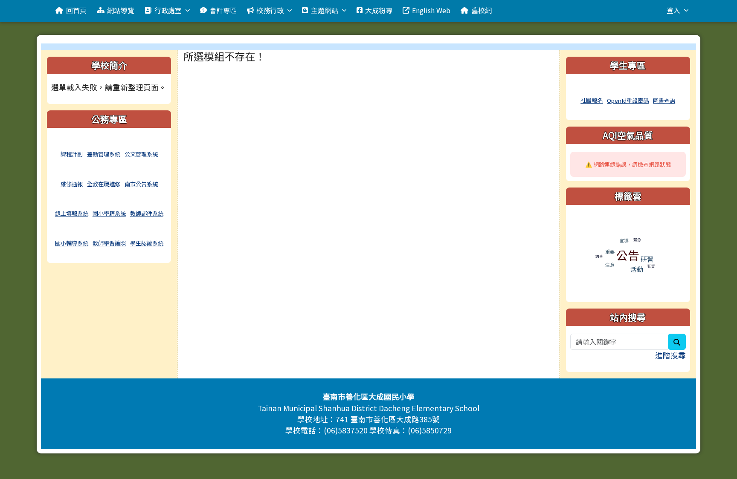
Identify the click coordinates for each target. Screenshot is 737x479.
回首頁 (76, 10)
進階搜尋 (670, 355)
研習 (647, 258)
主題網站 (324, 10)
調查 (599, 256)
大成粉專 (378, 10)
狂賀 (651, 266)
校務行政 (270, 10)
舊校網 (481, 10)
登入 (673, 10)
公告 (627, 255)
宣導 (624, 240)
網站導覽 (120, 10)
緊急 (637, 239)
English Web (431, 10)
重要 (610, 251)
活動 (636, 269)
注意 (610, 264)
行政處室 (168, 10)
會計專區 (223, 10)
